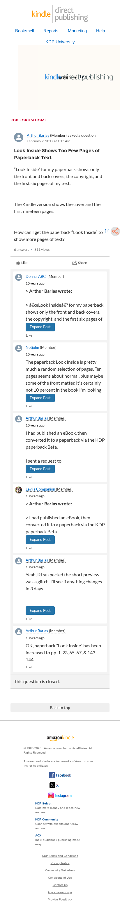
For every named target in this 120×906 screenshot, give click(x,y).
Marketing (77, 30)
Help (100, 30)
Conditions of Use (60, 877)
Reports (51, 30)
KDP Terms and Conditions (60, 855)
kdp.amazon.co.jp (60, 892)
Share (82, 262)
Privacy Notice (60, 863)
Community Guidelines (60, 870)
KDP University (60, 41)
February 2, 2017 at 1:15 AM (48, 141)
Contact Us (60, 885)
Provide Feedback (60, 899)
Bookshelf (24, 30)
